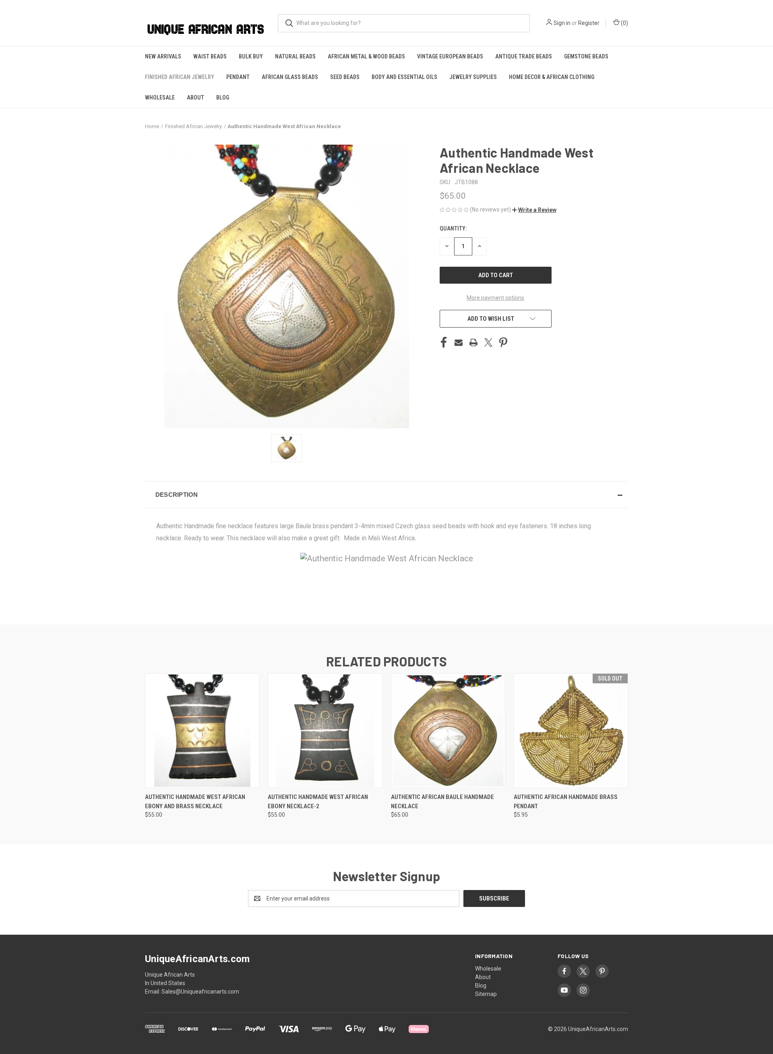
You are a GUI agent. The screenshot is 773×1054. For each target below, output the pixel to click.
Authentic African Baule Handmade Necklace (442, 801)
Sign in (562, 23)
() (624, 23)
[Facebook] (444, 342)
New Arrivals (163, 56)
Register (588, 23)
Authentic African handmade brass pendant (566, 801)
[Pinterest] (503, 342)
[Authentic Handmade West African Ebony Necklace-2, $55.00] (324, 730)
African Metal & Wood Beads (366, 56)
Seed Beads (345, 77)
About (195, 97)
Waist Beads (210, 56)
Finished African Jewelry (179, 77)
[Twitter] (488, 342)
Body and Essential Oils (404, 77)
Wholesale (160, 97)
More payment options (495, 298)
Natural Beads (295, 56)
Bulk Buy (251, 56)
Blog (222, 97)
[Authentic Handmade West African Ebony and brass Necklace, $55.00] (202, 730)
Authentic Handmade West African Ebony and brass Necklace (195, 801)
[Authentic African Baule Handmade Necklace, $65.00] (448, 730)
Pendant (238, 77)
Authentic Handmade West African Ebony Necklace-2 (318, 801)
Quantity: (453, 228)
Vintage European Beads (450, 56)
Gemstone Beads (586, 56)
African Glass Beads (290, 77)
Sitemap (486, 994)
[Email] (459, 342)
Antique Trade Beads (523, 56)
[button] (534, 210)
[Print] (473, 342)
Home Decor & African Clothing (551, 77)
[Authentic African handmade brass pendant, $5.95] (570, 730)
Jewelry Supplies (473, 77)
